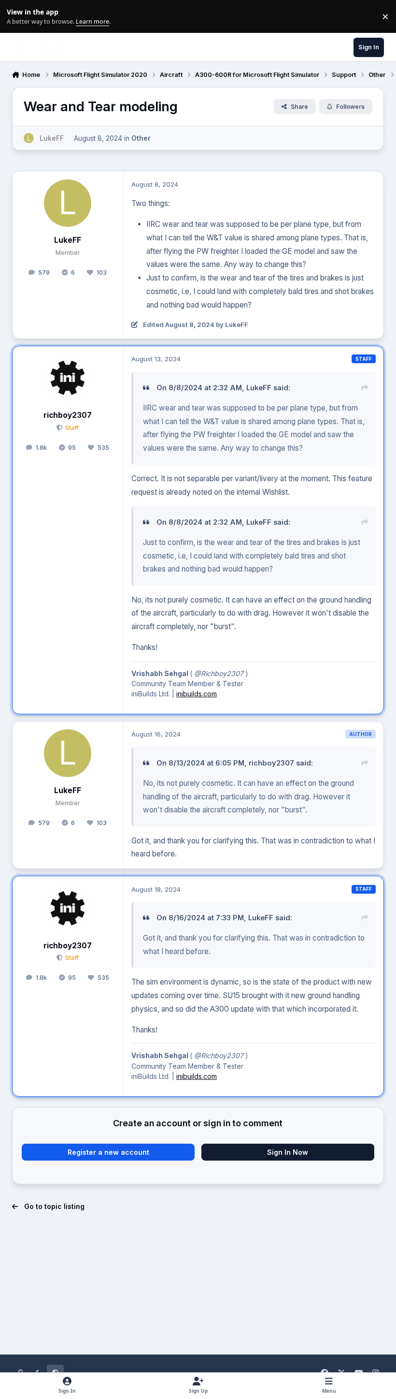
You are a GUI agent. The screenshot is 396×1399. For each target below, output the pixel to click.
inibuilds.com (196, 694)
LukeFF (67, 240)
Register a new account (108, 1152)
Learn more (18, 16)
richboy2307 (67, 415)
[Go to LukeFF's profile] (29, 138)
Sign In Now (287, 1152)
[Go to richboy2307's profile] (67, 377)
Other (141, 138)
